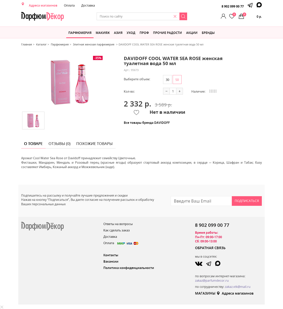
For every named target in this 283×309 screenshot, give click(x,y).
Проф (144, 33)
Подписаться (247, 200)
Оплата (69, 5)
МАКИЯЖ (103, 33)
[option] (69, 82)
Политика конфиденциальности (128, 268)
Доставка (88, 5)
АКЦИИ (192, 33)
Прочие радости (167, 33)
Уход (131, 33)
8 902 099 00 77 (233, 6)
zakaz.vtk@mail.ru (237, 287)
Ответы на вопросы (118, 224)
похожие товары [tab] (94, 143)
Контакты (110, 255)
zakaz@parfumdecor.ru (212, 280)
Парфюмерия (79, 33)
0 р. (253, 16)
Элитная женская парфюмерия (94, 44)
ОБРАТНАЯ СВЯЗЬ (210, 247)
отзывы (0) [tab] (59, 143)
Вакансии (110, 261)
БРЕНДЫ (208, 33)
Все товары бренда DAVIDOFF (147, 123)
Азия (118, 33)
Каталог (41, 44)
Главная (26, 44)
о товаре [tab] (33, 143)
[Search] (183, 16)
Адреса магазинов (43, 5)
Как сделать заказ (116, 230)
